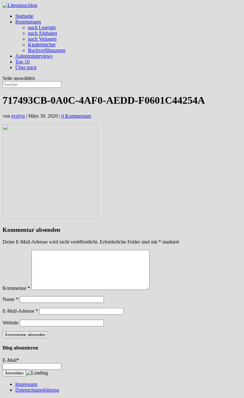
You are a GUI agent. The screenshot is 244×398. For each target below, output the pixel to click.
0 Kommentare (76, 116)
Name (10, 299)
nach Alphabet (42, 33)
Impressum (26, 384)
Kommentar (16, 288)
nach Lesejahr (42, 27)
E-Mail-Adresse (20, 311)
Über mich (26, 67)
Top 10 (22, 61)
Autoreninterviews (33, 56)
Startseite (24, 16)
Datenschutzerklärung (37, 390)
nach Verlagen (42, 39)
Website (10, 322)
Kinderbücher (42, 44)
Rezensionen (28, 21)
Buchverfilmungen (46, 50)
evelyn (18, 116)
